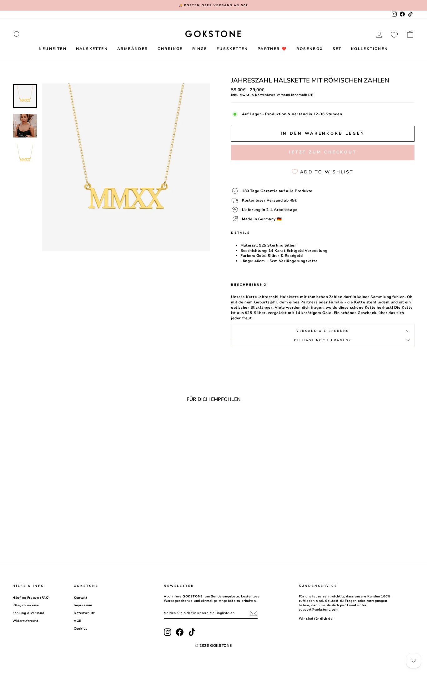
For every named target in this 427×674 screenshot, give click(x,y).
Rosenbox (309, 48)
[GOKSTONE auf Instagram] (167, 632)
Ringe (199, 48)
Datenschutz (84, 613)
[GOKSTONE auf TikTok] (192, 632)
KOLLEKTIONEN (369, 48)
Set (337, 48)
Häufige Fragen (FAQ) (31, 598)
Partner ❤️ (272, 48)
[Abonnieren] (253, 613)
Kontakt (80, 598)
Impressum (83, 605)
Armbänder (132, 48)
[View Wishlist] (394, 34)
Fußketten (232, 48)
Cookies (80, 629)
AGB (78, 621)
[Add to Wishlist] (101, 424)
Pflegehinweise (26, 605)
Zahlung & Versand (28, 613)
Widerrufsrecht (25, 621)
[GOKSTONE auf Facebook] (179, 632)
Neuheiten (53, 48)
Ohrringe (170, 48)
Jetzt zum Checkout (323, 152)
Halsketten (92, 48)
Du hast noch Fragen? (322, 340)
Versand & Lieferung (322, 331)
